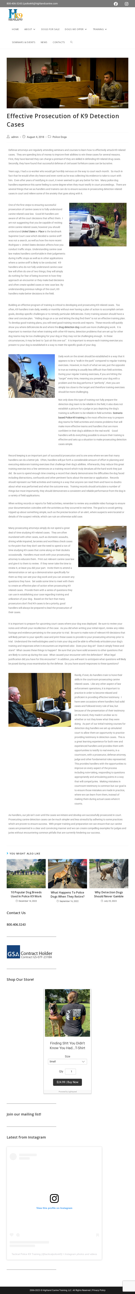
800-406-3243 (14, 3)
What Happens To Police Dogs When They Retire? (68, 894)
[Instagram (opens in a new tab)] (124, 4)
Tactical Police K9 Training (26, 1254)
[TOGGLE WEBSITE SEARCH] (71, 42)
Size (67, 1056)
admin (14, 137)
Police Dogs (60, 137)
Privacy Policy (98, 1290)
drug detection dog (69, 327)
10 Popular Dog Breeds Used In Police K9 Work (26, 894)
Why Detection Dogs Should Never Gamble (109, 894)
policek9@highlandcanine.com (41, 3)
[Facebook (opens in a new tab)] (115, 4)
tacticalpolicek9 (53, 1254)
